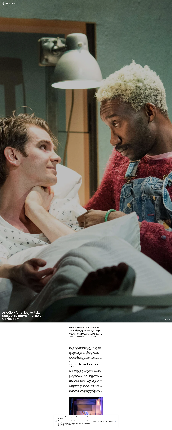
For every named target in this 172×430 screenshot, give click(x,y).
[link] (95, 421)
